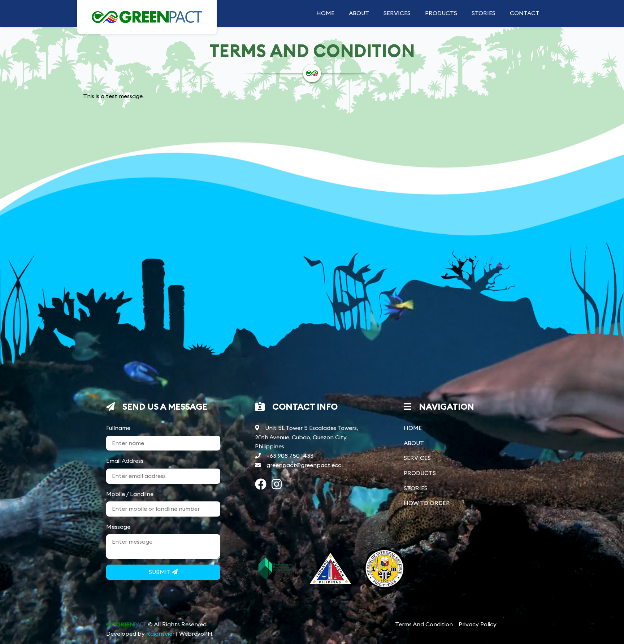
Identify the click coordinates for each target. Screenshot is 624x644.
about (359, 13)
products (441, 13)
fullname (118, 427)
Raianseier (160, 633)
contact (525, 13)
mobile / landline (129, 493)
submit (160, 571)
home (325, 13)
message (118, 526)
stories (483, 13)
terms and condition (424, 624)
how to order (427, 502)
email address (124, 460)
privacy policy (478, 624)
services (397, 13)
